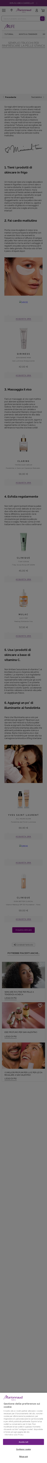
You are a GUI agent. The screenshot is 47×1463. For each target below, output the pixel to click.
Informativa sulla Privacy (14, 1435)
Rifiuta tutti (23, 1456)
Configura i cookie (23, 1449)
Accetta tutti (23, 1442)
